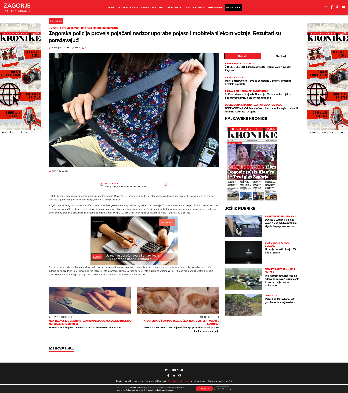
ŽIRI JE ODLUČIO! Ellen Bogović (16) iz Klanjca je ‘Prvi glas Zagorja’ (258, 67)
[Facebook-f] (331, 7)
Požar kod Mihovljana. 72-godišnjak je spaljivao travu (280, 299)
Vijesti (112, 7)
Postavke (222, 389)
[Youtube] (343, 7)
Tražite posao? (194, 7)
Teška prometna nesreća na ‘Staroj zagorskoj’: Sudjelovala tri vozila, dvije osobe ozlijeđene (282, 277)
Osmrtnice (233, 7)
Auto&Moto (215, 7)
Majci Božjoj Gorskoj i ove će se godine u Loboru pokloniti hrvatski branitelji (258, 81)
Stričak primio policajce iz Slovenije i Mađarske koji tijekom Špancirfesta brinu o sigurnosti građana (258, 95)
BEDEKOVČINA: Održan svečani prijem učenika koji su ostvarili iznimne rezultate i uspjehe (261, 108)
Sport (145, 7)
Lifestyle (171, 7)
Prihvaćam (204, 389)
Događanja (130, 7)
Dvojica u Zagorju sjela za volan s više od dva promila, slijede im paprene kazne (281, 221)
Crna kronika (56, 20)
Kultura (157, 7)
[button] (325, 7)
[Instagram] (337, 7)
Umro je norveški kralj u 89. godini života (280, 247)
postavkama (168, 390)
